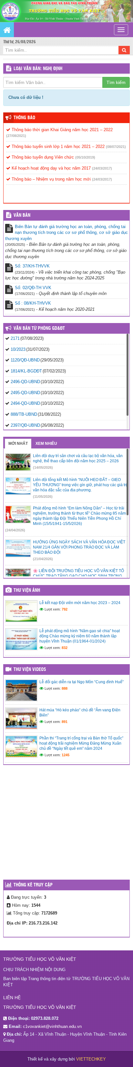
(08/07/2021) (116, 147)
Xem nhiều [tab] (46, 443)
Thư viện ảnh (27, 590)
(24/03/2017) (102, 168)
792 (64, 609)
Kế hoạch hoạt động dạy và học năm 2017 (50, 168)
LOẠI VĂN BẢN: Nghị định (38, 69)
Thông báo (24, 118)
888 (64, 688)
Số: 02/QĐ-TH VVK (33, 287)
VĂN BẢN (22, 215)
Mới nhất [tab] (18, 443)
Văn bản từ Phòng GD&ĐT (39, 328)
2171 (15, 338)
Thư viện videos (30, 669)
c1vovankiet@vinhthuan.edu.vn (52, 1026)
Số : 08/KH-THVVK (33, 303)
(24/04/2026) (15, 530)
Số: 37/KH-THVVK (32, 266)
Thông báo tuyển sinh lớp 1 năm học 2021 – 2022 (57, 146)
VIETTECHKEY (91, 1059)
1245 (65, 755)
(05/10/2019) (85, 157)
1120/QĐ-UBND (25, 360)
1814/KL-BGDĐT (26, 371)
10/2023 (18, 349)
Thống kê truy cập (33, 885)
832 (64, 648)
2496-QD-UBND (25, 381)
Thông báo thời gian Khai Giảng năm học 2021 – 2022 (61, 129)
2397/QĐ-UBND (25, 425)
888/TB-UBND (24, 414)
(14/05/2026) (43, 467)
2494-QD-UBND (25, 403)
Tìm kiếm (116, 82)
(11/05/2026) (43, 496)
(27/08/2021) (16, 136)
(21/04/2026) (43, 559)
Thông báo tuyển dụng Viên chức (42, 157)
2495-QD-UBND (25, 392)
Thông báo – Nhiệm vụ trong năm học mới (50, 179)
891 (64, 722)
